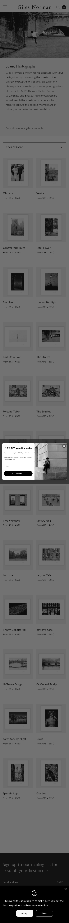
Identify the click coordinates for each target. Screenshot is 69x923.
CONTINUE (18, 473)
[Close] (65, 889)
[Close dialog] (64, 446)
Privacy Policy (40, 905)
